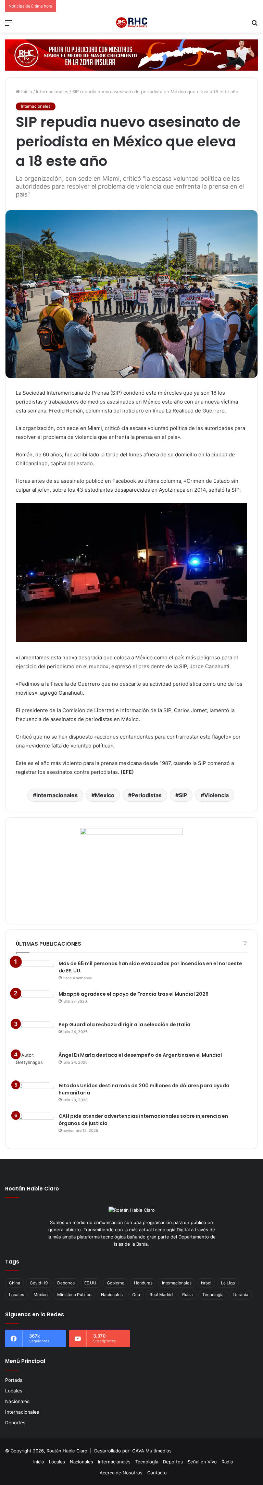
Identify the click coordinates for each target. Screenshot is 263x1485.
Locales (16, 1294)
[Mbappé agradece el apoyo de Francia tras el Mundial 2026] (34, 1003)
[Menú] (8, 25)
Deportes (66, 1282)
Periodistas (147, 795)
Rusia (187, 1294)
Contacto (157, 1472)
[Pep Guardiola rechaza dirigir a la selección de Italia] (34, 1034)
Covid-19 (39, 1282)
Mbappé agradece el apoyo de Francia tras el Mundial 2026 (134, 994)
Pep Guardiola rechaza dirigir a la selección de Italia (124, 1024)
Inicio (26, 91)
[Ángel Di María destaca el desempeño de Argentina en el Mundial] (34, 1064)
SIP (183, 795)
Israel (206, 1282)
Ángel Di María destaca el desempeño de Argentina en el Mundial (140, 1055)
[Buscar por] (254, 25)
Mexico (104, 795)
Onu (136, 1294)
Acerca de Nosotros (121, 1472)
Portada (14, 1380)
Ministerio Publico (74, 1294)
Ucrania (240, 1294)
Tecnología (213, 1294)
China (14, 1282)
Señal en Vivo (202, 1461)
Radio (227, 1461)
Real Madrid (161, 1294)
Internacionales (52, 91)
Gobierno (115, 1282)
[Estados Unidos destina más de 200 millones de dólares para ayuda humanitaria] (34, 1095)
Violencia (216, 795)
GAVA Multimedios (152, 1450)
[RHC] (131, 22)
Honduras (143, 1282)
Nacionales (112, 1294)
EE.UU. (90, 1282)
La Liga (228, 1282)
